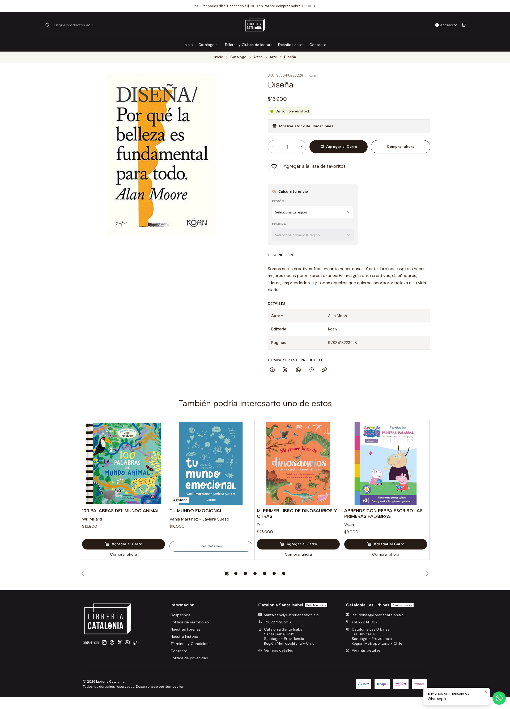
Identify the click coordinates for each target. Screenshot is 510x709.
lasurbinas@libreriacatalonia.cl (378, 614)
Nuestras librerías (186, 629)
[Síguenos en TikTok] (135, 642)
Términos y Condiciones (191, 643)
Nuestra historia (184, 636)
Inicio (188, 44)
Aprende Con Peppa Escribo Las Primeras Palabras (383, 513)
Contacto (317, 44)
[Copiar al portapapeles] (324, 370)
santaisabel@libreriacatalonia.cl (291, 614)
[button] (226, 573)
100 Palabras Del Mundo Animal (121, 510)
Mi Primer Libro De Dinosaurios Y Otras (297, 513)
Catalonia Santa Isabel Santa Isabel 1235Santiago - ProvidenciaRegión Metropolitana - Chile (289, 636)
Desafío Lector (291, 44)
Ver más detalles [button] (278, 650)
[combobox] (72, 25)
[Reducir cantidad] (272, 146)
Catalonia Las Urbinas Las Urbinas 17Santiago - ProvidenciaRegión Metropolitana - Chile (377, 636)
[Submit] (47, 25)
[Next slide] (426, 573)
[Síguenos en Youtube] (127, 642)
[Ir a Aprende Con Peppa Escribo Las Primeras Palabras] (385, 463)
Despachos (180, 614)
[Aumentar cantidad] (301, 146)
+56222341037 (364, 622)
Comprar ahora (400, 146)
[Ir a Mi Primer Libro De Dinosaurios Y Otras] (298, 463)
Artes (258, 57)
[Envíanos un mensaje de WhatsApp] (499, 698)
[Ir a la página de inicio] (255, 25)
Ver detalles (211, 546)
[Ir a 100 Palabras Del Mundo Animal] (123, 463)
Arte (273, 57)
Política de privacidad (189, 658)
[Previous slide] (84, 573)
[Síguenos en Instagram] (104, 642)
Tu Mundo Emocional (195, 510)
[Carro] (463, 25)
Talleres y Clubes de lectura (248, 44)
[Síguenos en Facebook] (111, 642)
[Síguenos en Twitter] (119, 642)
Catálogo (206, 44)
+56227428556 (277, 622)
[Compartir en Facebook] (272, 370)
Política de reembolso (190, 622)
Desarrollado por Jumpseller (160, 686)
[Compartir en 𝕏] (285, 370)
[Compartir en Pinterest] (311, 370)
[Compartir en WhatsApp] (298, 370)
